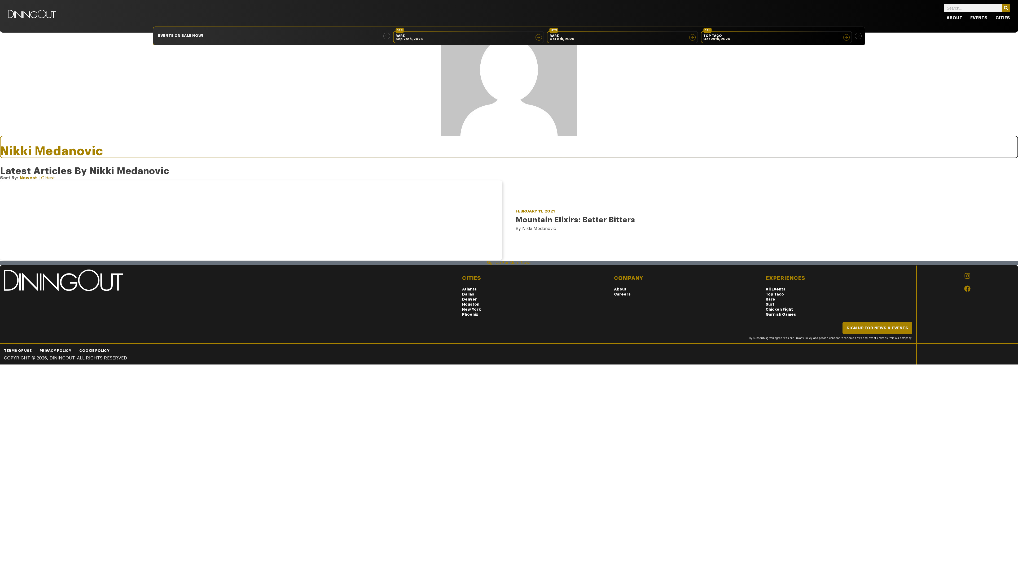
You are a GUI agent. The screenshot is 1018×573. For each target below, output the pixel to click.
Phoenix (470, 314)
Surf (770, 304)
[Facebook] (967, 288)
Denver (469, 299)
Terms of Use (18, 350)
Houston (470, 304)
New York (471, 309)
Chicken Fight (779, 309)
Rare (770, 299)
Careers (622, 294)
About (954, 17)
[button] (386, 36)
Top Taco (775, 294)
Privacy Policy (55, 350)
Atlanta (469, 289)
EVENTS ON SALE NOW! (180, 35)
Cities (1002, 17)
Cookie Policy (94, 350)
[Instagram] (967, 276)
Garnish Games (781, 314)
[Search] (1006, 8)
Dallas (468, 294)
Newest (28, 177)
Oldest (48, 177)
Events (979, 17)
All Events (776, 289)
